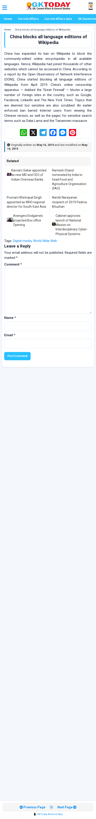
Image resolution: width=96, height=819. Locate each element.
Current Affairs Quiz (58, 18)
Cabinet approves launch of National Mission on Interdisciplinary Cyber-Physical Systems (72, 224)
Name (10, 318)
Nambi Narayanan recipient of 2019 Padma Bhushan (69, 202)
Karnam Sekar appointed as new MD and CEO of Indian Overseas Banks (28, 175)
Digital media (22, 241)
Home (8, 18)
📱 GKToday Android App (48, 814)
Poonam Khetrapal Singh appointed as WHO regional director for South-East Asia (26, 202)
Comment (13, 264)
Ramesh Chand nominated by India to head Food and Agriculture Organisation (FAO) (69, 179)
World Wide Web (45, 241)
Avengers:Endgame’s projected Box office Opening (28, 220)
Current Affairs (28, 18)
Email (9, 335)
